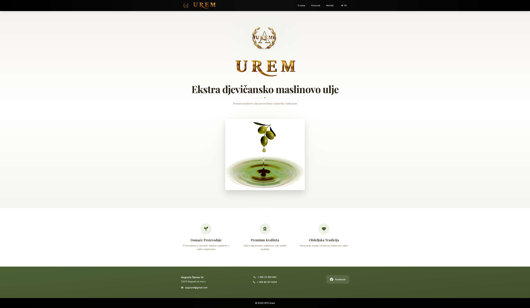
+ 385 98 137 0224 (267, 282)
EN (345, 5)
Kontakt (330, 5)
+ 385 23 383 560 (266, 277)
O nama (301, 5)
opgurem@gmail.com (196, 287)
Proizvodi (315, 5)
